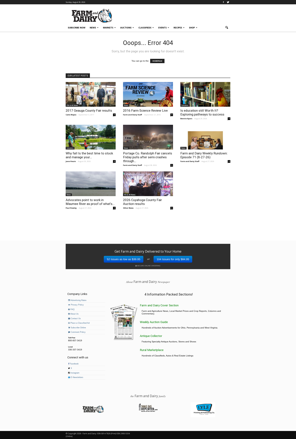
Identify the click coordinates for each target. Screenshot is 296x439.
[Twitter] (228, 2)
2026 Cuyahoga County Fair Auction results (142, 202)
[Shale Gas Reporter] (148, 411)
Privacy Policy (77, 305)
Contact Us (75, 318)
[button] (226, 27)
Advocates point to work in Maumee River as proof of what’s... (90, 202)
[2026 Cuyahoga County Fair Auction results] (148, 183)
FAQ (72, 309)
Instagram (74, 373)
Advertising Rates (78, 300)
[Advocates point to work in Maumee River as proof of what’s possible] (91, 183)
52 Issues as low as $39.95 (123, 259)
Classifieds (144, 27)
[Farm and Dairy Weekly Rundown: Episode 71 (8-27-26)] (205, 137)
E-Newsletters (76, 377)
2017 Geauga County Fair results (89, 110)
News (93, 27)
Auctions (126, 27)
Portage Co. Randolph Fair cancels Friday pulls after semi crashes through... (147, 157)
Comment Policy (78, 332)
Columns (184, 105)
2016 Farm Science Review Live (145, 110)
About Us (74, 314)
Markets (108, 27)
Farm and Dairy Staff (132, 114)
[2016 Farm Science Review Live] (148, 94)
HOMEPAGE (157, 61)
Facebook (74, 364)
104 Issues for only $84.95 (173, 259)
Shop (192, 27)
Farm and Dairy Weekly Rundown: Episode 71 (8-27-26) (203, 155)
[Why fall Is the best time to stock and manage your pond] (91, 137)
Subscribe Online (78, 328)
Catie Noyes (71, 114)
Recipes (178, 27)
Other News (128, 208)
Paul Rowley (71, 208)
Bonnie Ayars (186, 118)
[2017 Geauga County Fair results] (91, 94)
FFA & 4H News (72, 105)
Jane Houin (71, 161)
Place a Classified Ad (80, 323)
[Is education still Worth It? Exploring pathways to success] (205, 94)
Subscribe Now (76, 27)
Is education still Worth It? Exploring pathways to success (202, 112)
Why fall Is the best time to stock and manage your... (89, 155)
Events (162, 27)
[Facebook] (223, 2)
